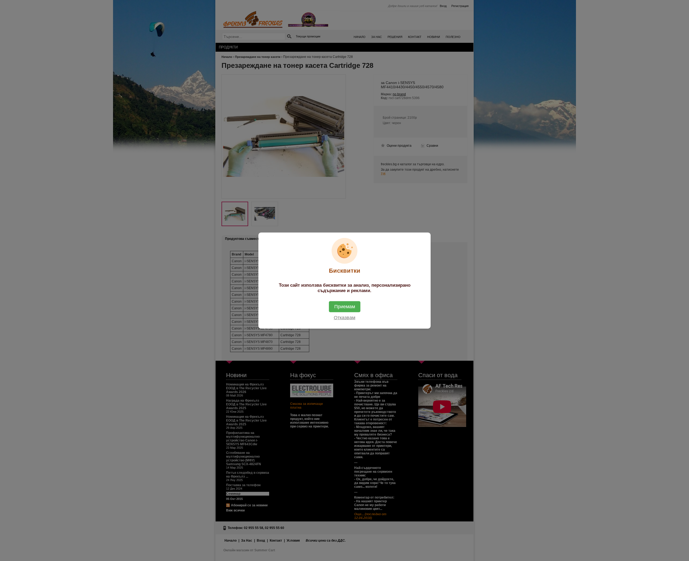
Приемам (344, 306)
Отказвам (344, 317)
